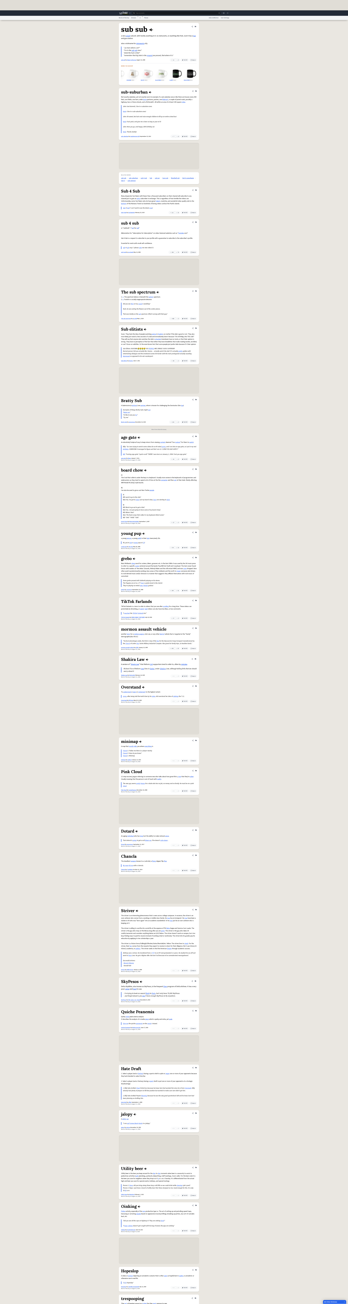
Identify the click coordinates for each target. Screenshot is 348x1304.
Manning (144, 1096)
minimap (123, 760)
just (131, 543)
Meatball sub (175, 178)
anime (154, 334)
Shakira (163, 668)
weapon (133, 861)
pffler (130, 1102)
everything (148, 746)
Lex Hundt (130, 252)
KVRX (137, 647)
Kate (124, 111)
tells (135, 746)
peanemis (139, 1023)
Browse (133, 18)
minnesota (140, 43)
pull (128, 1123)
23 (144, 543)
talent (158, 201)
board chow (124, 521)
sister (153, 696)
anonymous (132, 422)
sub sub (123, 60)
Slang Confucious (131, 60)
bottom (123, 204)
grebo (122, 590)
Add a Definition (213, 18)
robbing (175, 696)
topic (134, 692)
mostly (131, 746)
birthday (126, 449)
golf (137, 1176)
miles (183, 102)
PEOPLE (151, 348)
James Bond (134, 1123)
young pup (124, 547)
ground (149, 55)
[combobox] (176, 13)
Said (146, 609)
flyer (165, 986)
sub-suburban (124, 136)
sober (191, 776)
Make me (127, 412)
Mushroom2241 (136, 1028)
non (144, 1211)
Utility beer (124, 1194)
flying (154, 861)
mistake (184, 664)
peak (170, 1019)
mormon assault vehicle (127, 647)
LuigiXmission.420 (135, 136)
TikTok (135, 613)
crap (150, 208)
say (149, 410)
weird (142, 609)
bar (194, 36)
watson (128, 1127)
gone (163, 931)
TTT (153, 953)
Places (146, 18)
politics (137, 948)
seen (165, 1276)
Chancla (123, 869)
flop (165, 861)
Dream (169, 948)
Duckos (131, 361)
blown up (148, 840)
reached (127, 613)
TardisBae (130, 869)
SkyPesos (123, 1000)
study (186, 943)
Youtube (181, 233)
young (136, 543)
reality (159, 779)
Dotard (123, 844)
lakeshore (131, 1194)
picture (130, 1276)
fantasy (140, 1073)
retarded (158, 339)
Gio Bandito (131, 212)
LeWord (130, 760)
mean (179, 571)
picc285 (135, 319)
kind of (162, 634)
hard (134, 989)
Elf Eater (131, 700)
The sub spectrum (126, 319)
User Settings (225, 18)
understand (127, 692)
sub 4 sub (144, 178)
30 (126, 1190)
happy (143, 783)
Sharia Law (135, 664)
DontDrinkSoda (131, 1230)
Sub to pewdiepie (188, 178)
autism (151, 297)
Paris (153, 993)
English (160, 334)
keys (154, 500)
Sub (151, 178)
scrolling (166, 606)
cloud (125, 786)
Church (127, 643)
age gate (123, 458)
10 (126, 1283)
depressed (126, 356)
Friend (125, 751)
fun (131, 946)
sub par (157, 178)
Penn (130, 955)
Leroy (124, 696)
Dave (131, 1185)
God (142, 583)
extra (138, 198)
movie (149, 1023)
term (128, 634)
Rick (132, 304)
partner (143, 405)
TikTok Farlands (125, 617)
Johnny (130, 1226)
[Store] (223, 13)
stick (168, 500)
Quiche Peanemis (125, 1028)
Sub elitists (124, 361)
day (154, 1173)
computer (164, 480)
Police (123, 1211)
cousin (140, 304)
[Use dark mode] (227, 13)
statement (141, 692)
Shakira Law (124, 675)
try (136, 415)
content (162, 442)
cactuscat (129, 590)
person (129, 538)
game (164, 446)
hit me (131, 865)
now (141, 585)
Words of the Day (124, 18)
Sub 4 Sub (123, 212)
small (128, 36)
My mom (126, 865)
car (128, 1119)
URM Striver (130, 970)
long (141, 836)
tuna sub (165, 178)
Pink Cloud (124, 790)
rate (140, 248)
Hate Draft (124, 1102)
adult (139, 538)
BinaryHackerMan (134, 521)
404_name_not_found (134, 1000)
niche (127, 1017)
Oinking (123, 1230)
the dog (131, 547)
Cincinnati (188, 1088)
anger (167, 1073)
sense (167, 836)
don (143, 996)
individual (130, 836)
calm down (164, 840)
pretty (180, 351)
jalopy (122, 1127)
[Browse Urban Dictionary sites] (125, 13)
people (152, 490)
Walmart (165, 99)
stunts (140, 1123)
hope (126, 1226)
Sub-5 (123, 181)
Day (137, 643)
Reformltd (132, 675)
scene (137, 566)
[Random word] (219, 13)
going (134, 840)
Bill (124, 454)
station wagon (139, 634)
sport (151, 1081)
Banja (129, 458)
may (168, 918)
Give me (125, 1023)
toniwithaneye (132, 790)
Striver (123, 970)
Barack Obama (129, 963)
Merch (194, 60)
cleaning (179, 1185)
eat (175, 480)
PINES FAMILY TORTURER (138, 617)
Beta (168, 928)
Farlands (140, 613)
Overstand (124, 700)
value (127, 989)
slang (133, 563)
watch (191, 442)
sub (133, 50)
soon (185, 568)
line (158, 641)
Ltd (151, 664)
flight (147, 993)
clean (137, 500)
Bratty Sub (124, 422)
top (182, 405)
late (148, 538)
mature (177, 442)
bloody (145, 585)
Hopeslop (123, 1287)
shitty (124, 1119)
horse (145, 99)
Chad (138, 1088)
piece (147, 1019)
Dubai (152, 668)
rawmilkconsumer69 (133, 1287)
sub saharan (132, 181)
